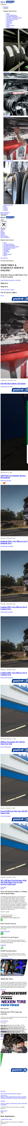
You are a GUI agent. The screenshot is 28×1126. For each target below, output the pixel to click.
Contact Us (7, 1103)
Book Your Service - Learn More (13, 280)
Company (3, 1101)
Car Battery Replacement (12, 16)
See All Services (10, 28)
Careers (12, 1103)
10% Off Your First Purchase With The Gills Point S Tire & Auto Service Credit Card (13, 882)
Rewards (5, 207)
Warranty (5, 208)
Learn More (8, 480)
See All (2, 295)
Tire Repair (8, 21)
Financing (5, 210)
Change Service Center (6, 1119)
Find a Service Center (19, 1103)
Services (6, 8)
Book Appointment (5, 212)
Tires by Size (4, 289)
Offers (4, 206)
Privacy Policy (4, 1110)
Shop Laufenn (4, 612)
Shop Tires (5, 6)
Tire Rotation (9, 22)
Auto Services (4, 1095)
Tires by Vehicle (10, 289)
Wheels (8, 24)
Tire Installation (9, 20)
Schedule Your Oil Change (7, 386)
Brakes (7, 13)
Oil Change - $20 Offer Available (13, 17)
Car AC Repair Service (11, 15)
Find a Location (4, 213)
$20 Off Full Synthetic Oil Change (13, 383)
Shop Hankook (4, 546)
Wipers (7, 26)
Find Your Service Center (6, 916)
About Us (3, 1103)
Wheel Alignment (10, 25)
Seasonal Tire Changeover (12, 19)
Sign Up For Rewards (6, 746)
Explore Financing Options (7, 958)
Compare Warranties (5, 931)
